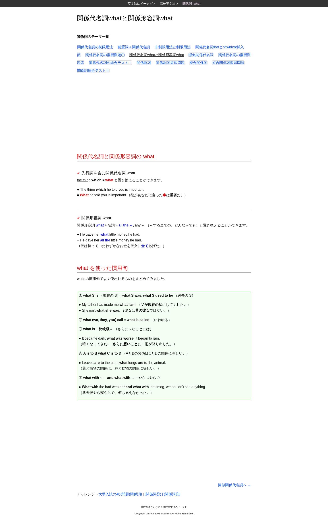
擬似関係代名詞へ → (234, 485)
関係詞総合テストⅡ (93, 70)
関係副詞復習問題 (170, 63)
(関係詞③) (172, 494)
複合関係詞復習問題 (228, 63)
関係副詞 (144, 63)
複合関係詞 (198, 63)
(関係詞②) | (154, 494)
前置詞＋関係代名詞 (134, 47)
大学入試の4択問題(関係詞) (120, 494)
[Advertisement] (164, 115)
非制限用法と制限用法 (173, 47)
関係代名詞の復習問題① (105, 55)
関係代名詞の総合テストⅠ (110, 63)
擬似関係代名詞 (201, 55)
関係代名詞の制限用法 (95, 47)
